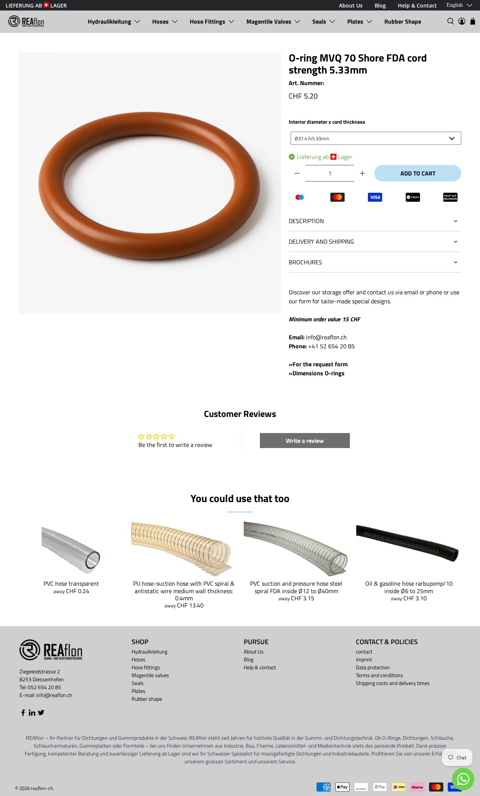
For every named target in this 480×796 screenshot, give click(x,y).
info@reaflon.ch (326, 337)
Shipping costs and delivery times (393, 683)
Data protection (373, 667)
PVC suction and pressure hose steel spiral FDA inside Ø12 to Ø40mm (296, 587)
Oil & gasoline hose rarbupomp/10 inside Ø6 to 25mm (409, 587)
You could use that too (240, 498)
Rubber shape (402, 21)
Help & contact (260, 667)
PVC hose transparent (71, 583)
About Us (254, 651)
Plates (355, 21)
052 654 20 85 (44, 687)
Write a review (305, 440)
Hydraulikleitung (109, 21)
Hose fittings (207, 21)
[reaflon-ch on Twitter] (41, 714)
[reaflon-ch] (26, 21)
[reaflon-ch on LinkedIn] (32, 714)
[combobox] (376, 138)
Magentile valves (268, 21)
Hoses (160, 21)
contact (364, 651)
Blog (249, 659)
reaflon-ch (42, 788)
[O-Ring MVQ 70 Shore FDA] (150, 183)
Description (306, 220)
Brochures (305, 262)
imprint (364, 659)
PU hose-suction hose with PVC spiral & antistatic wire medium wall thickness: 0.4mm (183, 590)
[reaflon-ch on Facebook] (23, 714)
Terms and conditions (379, 675)
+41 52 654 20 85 (331, 346)
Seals (319, 21)
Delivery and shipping (321, 241)
